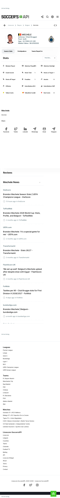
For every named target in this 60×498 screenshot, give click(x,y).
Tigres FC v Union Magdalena (12, 418)
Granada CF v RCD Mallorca (11, 412)
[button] (55, 25)
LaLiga (5, 353)
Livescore (6, 435)
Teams (5, 443)
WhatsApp (35, 132)
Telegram (54, 132)
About (5, 460)
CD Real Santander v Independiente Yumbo (16, 424)
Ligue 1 (5, 361)
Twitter (16, 132)
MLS (4, 364)
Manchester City (8, 381)
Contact (5, 469)
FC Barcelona (7, 395)
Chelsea (5, 390)
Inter (4, 387)
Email (44, 132)
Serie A (5, 356)
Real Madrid (6, 384)
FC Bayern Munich (8, 378)
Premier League (8, 350)
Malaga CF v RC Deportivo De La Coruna (15, 415)
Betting (5, 452)
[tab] (8, 51)
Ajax (4, 404)
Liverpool (5, 392)
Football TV (6, 449)
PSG (4, 398)
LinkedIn (25, 132)
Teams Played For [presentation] (37, 51)
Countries (6, 441)
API (4, 455)
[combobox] (49, 58)
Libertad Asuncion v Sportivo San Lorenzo (16, 426)
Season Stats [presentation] (8, 51)
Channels (6, 446)
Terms (5, 463)
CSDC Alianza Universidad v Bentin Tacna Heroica (18, 421)
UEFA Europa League (9, 370)
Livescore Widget (8, 458)
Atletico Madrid (7, 401)
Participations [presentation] (22, 51)
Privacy (5, 466)
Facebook (6, 132)
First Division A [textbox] (49, 58)
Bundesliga (6, 358)
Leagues (5, 438)
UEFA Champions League (10, 367)
